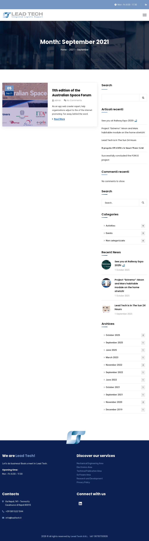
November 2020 (125, 402)
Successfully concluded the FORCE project (120, 157)
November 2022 (125, 365)
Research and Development (90, 478)
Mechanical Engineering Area (90, 463)
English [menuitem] (23, 5)
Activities (125, 225)
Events (125, 233)
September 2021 (125, 394)
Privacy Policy (83, 482)
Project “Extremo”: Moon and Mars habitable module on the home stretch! (123, 130)
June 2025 (125, 350)
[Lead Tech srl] (22, 15)
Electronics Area (84, 467)
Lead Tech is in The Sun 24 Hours (119, 140)
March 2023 (125, 357)
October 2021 (125, 387)
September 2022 (125, 372)
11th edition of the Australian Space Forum (71, 92)
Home (64, 49)
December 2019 (125, 409)
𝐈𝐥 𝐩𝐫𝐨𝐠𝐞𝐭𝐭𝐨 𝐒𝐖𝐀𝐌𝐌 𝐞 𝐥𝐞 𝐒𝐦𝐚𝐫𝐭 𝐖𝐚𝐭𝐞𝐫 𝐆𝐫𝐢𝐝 (122, 147)
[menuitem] (9, 5)
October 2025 (125, 335)
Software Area (84, 475)
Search (107, 85)
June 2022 (125, 379)
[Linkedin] (80, 503)
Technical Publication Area (89, 471)
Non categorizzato (125, 240)
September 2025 (125, 342)
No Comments (74, 100)
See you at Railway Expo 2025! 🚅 (119, 120)
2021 (71, 49)
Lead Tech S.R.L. (79, 536)
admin (57, 100)
